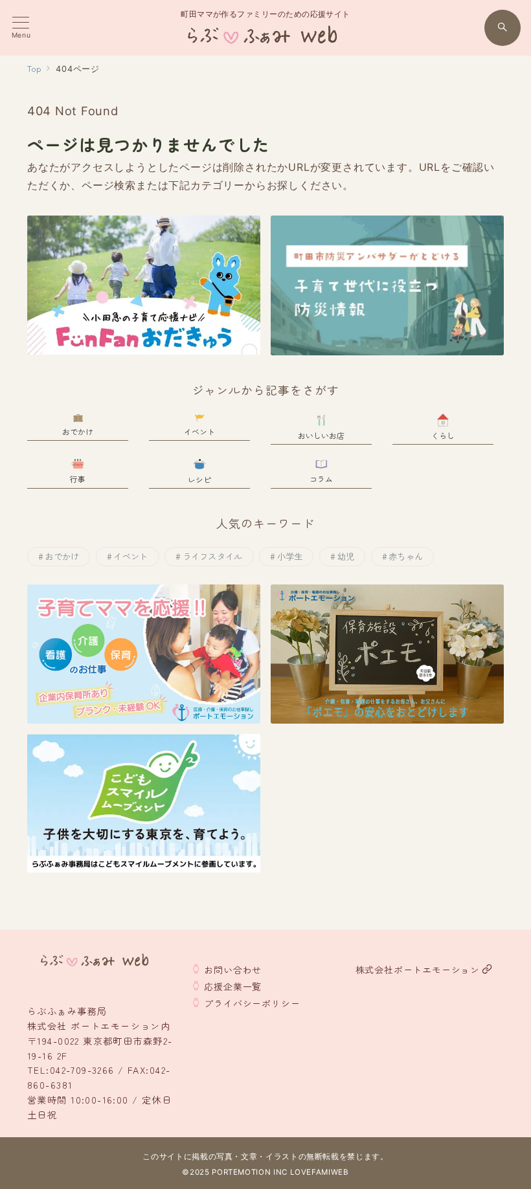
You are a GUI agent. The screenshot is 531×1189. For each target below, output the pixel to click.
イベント (130, 556)
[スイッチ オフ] (502, 28)
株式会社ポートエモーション (418, 969)
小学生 (290, 556)
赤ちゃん (406, 556)
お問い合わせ (233, 969)
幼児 (346, 556)
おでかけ (62, 556)
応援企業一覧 (233, 986)
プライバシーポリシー (252, 1003)
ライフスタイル (213, 556)
